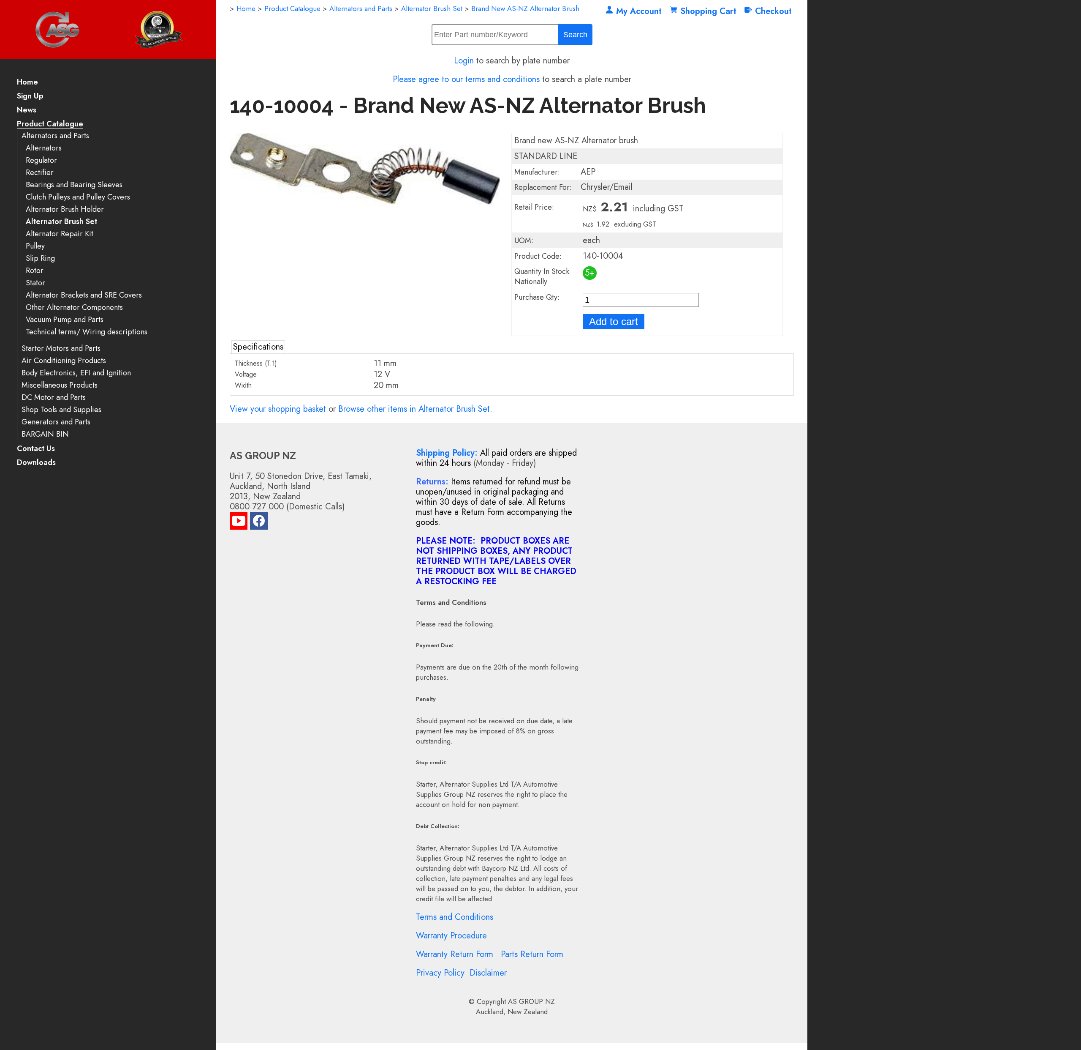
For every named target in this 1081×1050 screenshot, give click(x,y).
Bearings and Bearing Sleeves (74, 185)
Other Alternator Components (74, 308)
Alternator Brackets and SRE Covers (84, 295)
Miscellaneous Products (60, 385)
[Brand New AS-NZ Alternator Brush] (365, 259)
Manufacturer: (537, 172)
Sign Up (30, 96)
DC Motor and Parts (54, 398)
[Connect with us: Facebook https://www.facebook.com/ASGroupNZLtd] (259, 523)
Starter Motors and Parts (61, 349)
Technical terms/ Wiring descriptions (86, 332)
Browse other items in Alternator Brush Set (414, 409)
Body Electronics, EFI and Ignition (76, 373)
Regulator (41, 160)
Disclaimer (488, 973)
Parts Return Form (532, 954)
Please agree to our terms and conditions (466, 79)
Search (575, 34)
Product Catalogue (50, 124)
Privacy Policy (440, 973)
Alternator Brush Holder (65, 209)
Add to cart (613, 321)
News (26, 110)
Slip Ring (40, 258)
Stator (35, 283)
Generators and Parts (56, 422)
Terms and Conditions (454, 917)
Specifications (258, 347)
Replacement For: (543, 187)
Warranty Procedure (451, 936)
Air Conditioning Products (64, 361)
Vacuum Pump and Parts (64, 320)
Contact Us (36, 449)
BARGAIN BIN (45, 434)
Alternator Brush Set (61, 222)
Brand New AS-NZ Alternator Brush (525, 8)
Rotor (34, 271)
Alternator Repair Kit (59, 234)
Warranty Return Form (454, 954)
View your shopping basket (278, 409)
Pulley (35, 246)
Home (27, 82)
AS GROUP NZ (531, 1001)
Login (464, 61)
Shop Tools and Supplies (61, 410)
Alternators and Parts (55, 136)
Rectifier (40, 173)
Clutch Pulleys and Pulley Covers (78, 197)
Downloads (36, 463)
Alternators (44, 148)
